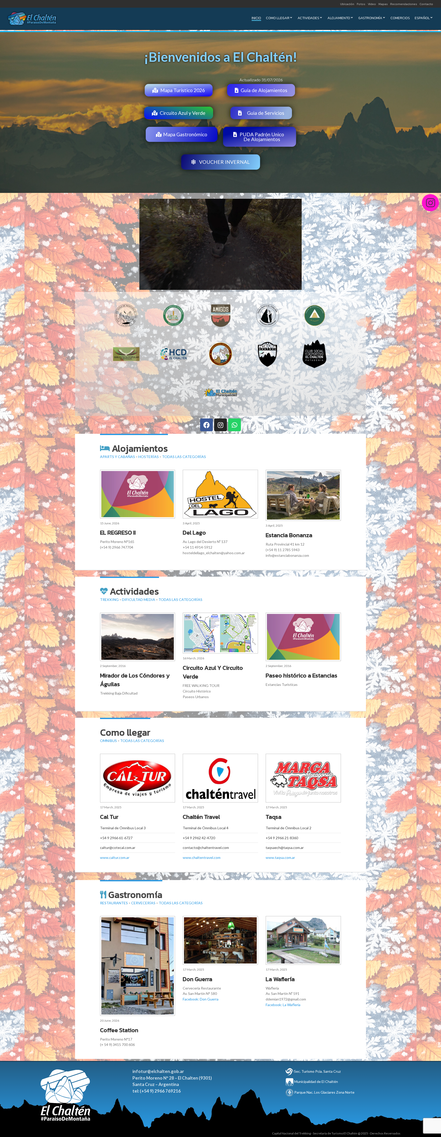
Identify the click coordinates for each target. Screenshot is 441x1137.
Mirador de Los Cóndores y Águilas (135, 679)
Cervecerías (143, 903)
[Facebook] (206, 424)
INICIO (256, 18)
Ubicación (347, 4)
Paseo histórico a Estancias (301, 675)
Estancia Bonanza (289, 535)
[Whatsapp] (234, 424)
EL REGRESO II (118, 532)
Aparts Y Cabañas (117, 456)
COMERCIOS (400, 18)
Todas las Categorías (184, 456)
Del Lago (194, 532)
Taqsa (273, 816)
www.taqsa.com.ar (280, 857)
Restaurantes (114, 903)
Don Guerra (197, 979)
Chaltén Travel (201, 816)
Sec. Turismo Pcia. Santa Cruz (317, 1071)
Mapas (383, 4)
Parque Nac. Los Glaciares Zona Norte (323, 1092)
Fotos (361, 4)
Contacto (426, 4)
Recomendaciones (403, 4)
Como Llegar (277, 18)
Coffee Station (119, 1030)
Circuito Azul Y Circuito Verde (213, 672)
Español (422, 18)
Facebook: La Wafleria (283, 1005)
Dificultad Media (138, 599)
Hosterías (148, 456)
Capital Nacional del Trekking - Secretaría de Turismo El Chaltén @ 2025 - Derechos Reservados (336, 1133)
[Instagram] (220, 424)
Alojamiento (338, 18)
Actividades (308, 18)
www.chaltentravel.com (201, 857)
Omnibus (108, 740)
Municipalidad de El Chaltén (315, 1081)
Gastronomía (370, 18)
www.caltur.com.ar (114, 857)
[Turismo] (289, 1071)
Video (372, 4)
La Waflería (280, 979)
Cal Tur (109, 816)
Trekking (109, 599)
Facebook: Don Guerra (200, 999)
